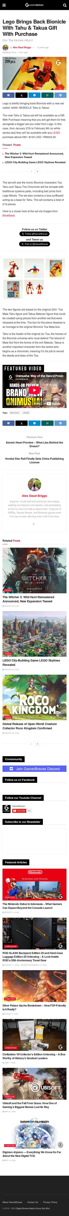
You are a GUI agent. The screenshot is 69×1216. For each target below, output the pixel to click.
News (8, 590)
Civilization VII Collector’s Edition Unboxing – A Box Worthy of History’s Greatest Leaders (34, 1056)
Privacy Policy (50, 1202)
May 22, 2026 (10, 1111)
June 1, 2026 (9, 1063)
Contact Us (32, 1202)
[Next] (37, 171)
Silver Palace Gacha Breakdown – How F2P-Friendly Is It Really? (34, 1007)
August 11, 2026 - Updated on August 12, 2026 (25, 965)
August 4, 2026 (11, 1014)
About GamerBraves (12, 1202)
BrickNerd (8, 215)
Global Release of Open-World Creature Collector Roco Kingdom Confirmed (30, 726)
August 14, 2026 (11, 912)
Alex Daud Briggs (22, 47)
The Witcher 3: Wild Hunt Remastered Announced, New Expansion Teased (34, 155)
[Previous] (31, 171)
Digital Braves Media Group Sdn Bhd (33, 1208)
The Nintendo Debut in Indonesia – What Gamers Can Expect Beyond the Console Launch (32, 906)
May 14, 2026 (10, 1160)
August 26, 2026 (11, 606)
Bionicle (14, 412)
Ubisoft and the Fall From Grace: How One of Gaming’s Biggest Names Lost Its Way (30, 1105)
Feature (10, 897)
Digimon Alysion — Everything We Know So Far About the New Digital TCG (32, 1154)
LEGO (56, 132)
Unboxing (10, 946)
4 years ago (43, 47)
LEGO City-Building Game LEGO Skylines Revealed (35, 162)
